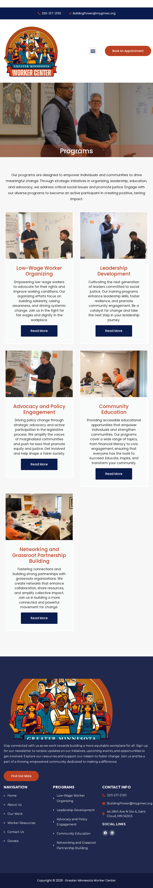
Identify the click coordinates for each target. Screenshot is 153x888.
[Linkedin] (112, 833)
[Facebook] (105, 833)
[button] (93, 51)
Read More (39, 331)
